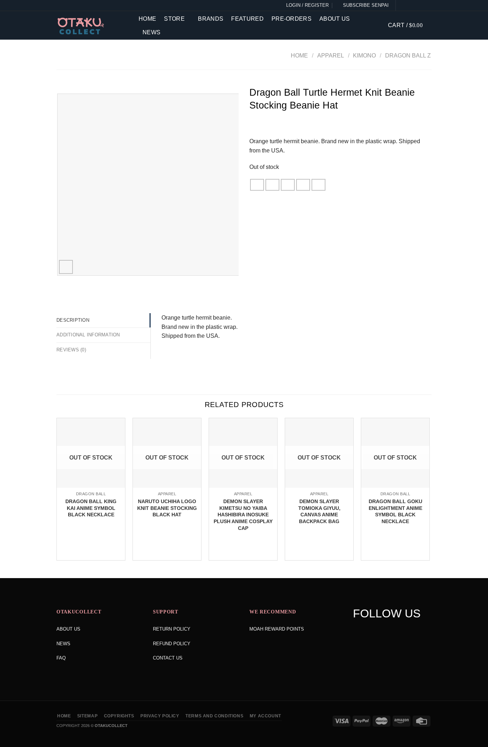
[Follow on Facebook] (402, 5)
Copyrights (119, 715)
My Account (265, 715)
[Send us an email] (427, 5)
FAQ (61, 658)
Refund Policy (171, 643)
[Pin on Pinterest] (303, 185)
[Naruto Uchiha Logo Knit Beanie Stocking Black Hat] (167, 487)
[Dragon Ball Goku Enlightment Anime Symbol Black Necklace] (395, 487)
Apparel (330, 55)
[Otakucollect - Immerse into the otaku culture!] (92, 26)
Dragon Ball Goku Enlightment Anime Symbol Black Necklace (395, 511)
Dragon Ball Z (408, 55)
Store (174, 19)
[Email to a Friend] (288, 185)
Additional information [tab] (88, 334)
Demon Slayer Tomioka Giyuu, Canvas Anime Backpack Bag (319, 511)
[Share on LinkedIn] (319, 185)
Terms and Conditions (214, 715)
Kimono (364, 55)
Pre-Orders (292, 19)
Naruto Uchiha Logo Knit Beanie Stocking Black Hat (167, 507)
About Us (334, 19)
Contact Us (168, 658)
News (151, 32)
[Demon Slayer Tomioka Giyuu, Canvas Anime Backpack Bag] (319, 487)
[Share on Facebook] (257, 185)
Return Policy (171, 629)
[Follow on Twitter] (419, 5)
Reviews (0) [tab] (71, 349)
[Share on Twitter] (272, 185)
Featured (247, 19)
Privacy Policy (159, 715)
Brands (210, 19)
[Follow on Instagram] (411, 5)
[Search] (377, 25)
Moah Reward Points (276, 629)
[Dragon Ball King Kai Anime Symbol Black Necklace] (91, 487)
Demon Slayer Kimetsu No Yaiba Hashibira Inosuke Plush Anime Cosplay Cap (243, 514)
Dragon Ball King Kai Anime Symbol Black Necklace (90, 507)
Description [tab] (72, 320)
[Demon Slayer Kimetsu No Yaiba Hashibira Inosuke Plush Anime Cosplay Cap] (243, 487)
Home (147, 19)
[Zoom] (66, 267)
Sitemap (87, 715)
